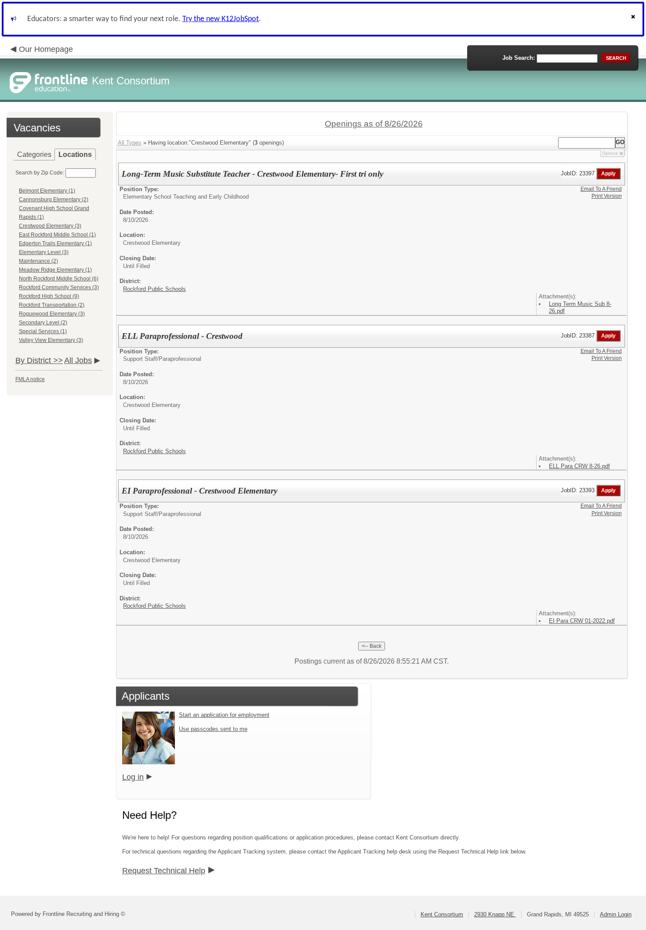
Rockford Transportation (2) (51, 305)
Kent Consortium (442, 914)
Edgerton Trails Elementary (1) (55, 243)
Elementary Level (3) (44, 252)
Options (610, 153)
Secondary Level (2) (43, 323)
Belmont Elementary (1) (47, 191)
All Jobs (78, 360)
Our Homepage (46, 49)
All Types (130, 142)
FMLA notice (30, 379)
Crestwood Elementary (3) (50, 226)
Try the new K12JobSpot (220, 19)
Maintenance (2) (38, 261)
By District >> (39, 360)
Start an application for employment (224, 715)
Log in (133, 777)
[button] (634, 19)
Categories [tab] (34, 154)
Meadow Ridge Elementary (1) (55, 270)
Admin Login (615, 914)
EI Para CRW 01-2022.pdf (582, 621)
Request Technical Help (163, 871)
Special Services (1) (43, 331)
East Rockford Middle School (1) (57, 235)
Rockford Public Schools (154, 289)
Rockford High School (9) (49, 296)
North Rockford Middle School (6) (58, 279)
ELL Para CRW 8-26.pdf (579, 466)
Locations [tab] (75, 154)
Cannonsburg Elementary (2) (53, 199)
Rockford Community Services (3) (59, 287)
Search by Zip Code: (39, 173)
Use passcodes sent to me (213, 729)
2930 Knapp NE (495, 914)
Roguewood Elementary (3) (52, 314)
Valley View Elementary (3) (51, 340)
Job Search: (518, 57)
